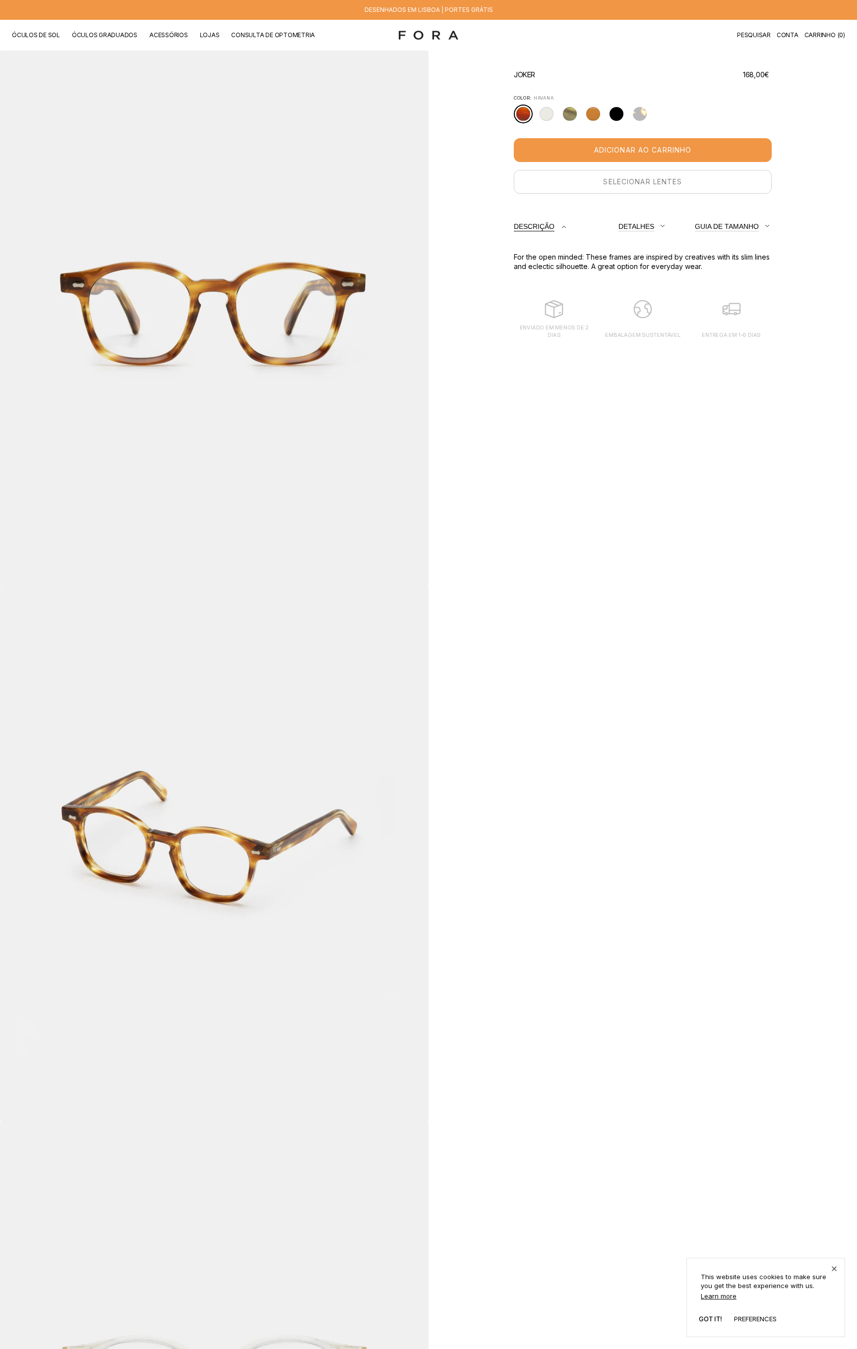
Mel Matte (596, 118)
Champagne (549, 117)
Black (619, 117)
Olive (572, 117)
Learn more (718, 1296)
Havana (526, 117)
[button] (754, 35)
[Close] (834, 1269)
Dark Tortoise (642, 118)
